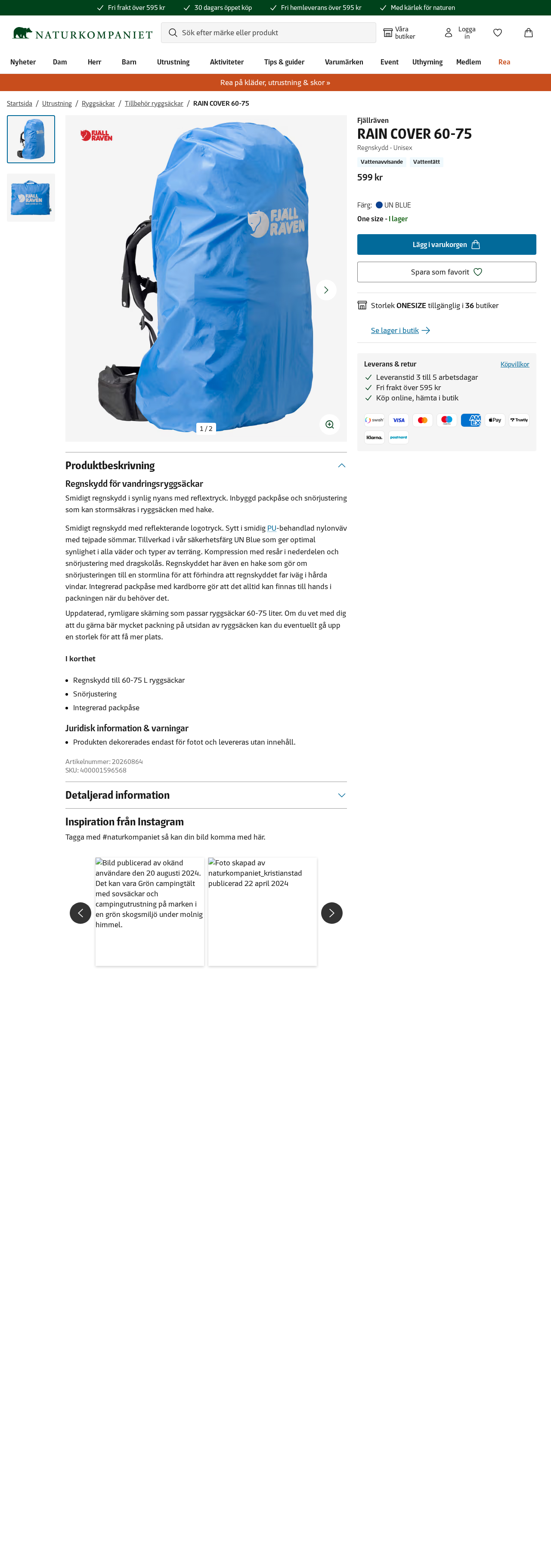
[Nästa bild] (326, 290)
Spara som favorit (440, 272)
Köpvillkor (515, 364)
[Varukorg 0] (532, 30)
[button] (150, 912)
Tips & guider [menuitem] (284, 62)
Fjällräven (373, 120)
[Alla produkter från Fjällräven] (96, 135)
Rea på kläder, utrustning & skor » (275, 82)
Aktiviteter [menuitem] (227, 62)
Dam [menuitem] (60, 62)
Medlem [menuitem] (468, 62)
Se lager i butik (395, 330)
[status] (206, 429)
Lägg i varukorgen (440, 244)
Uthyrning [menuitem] (427, 62)
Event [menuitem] (390, 62)
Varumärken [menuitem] (344, 62)
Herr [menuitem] (94, 62)
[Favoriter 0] (501, 30)
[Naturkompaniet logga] (82, 33)
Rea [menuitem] (504, 62)
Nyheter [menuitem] (23, 62)
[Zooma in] (329, 424)
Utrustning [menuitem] (173, 62)
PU (271, 528)
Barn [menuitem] (129, 62)
